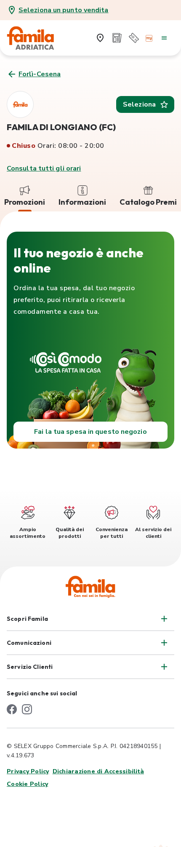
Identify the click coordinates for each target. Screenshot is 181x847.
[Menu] (164, 38)
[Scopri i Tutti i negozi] (100, 38)
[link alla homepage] (36, 38)
